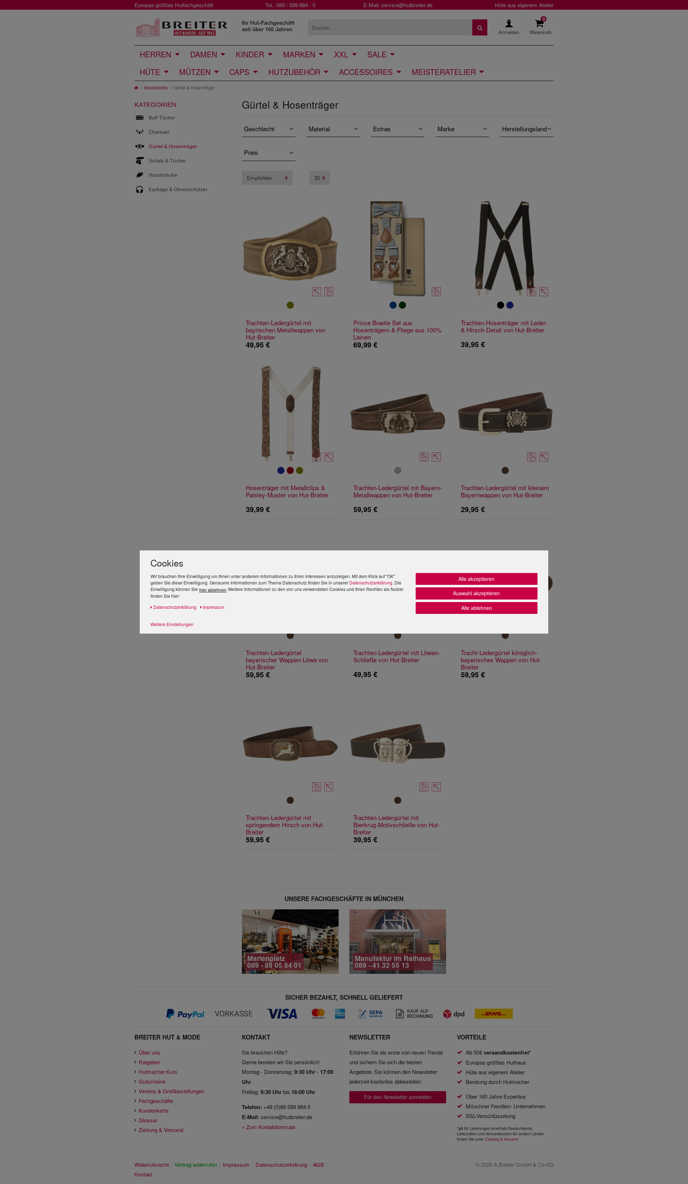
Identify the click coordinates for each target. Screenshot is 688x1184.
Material (319, 128)
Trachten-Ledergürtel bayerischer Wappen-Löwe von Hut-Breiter (287, 660)
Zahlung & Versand (161, 1129)
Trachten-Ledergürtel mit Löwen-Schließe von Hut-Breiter (396, 656)
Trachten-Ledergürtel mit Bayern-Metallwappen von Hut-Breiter (397, 491)
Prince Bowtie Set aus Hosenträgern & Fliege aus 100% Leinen (397, 330)
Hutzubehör (294, 71)
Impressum (236, 1164)
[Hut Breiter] (181, 27)
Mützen (195, 71)
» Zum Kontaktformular (269, 1127)
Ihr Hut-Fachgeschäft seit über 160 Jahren (268, 26)
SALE (377, 54)
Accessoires (366, 71)
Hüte (150, 71)
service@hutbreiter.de (407, 5)
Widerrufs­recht (151, 1164)
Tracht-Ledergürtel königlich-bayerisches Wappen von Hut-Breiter (501, 660)
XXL (341, 54)
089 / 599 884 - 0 (295, 5)
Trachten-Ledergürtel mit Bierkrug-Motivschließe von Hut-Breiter (396, 824)
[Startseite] (136, 87)
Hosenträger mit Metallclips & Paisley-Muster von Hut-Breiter (287, 491)
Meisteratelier (444, 71)
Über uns (149, 1052)
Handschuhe (163, 175)
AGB (318, 1164)
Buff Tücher (162, 117)
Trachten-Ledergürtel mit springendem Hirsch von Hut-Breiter (285, 824)
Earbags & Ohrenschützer (178, 189)
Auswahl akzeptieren (476, 593)
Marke (446, 128)
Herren (155, 54)
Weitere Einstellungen (172, 624)
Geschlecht (259, 128)
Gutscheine (152, 1081)
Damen (203, 54)
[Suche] (479, 27)
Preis (251, 152)
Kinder (250, 54)
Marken (299, 54)
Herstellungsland (524, 128)
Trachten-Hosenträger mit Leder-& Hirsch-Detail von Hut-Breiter (504, 326)
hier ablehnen (212, 590)
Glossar (148, 1120)
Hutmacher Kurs (158, 1071)
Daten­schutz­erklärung (281, 1164)
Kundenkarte (153, 1110)
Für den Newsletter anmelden (397, 1096)
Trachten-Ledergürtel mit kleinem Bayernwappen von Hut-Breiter (505, 491)
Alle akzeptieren (476, 578)
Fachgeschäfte (156, 1100)
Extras (382, 128)
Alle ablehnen (476, 607)
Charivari (159, 132)
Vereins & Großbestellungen (171, 1091)
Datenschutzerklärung (370, 582)
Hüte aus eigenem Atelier (524, 5)
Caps (239, 71)
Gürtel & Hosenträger (173, 146)
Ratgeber (149, 1062)
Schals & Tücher (167, 161)
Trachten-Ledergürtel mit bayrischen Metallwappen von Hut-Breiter (285, 330)
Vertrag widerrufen (196, 1164)
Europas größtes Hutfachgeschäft (173, 5)
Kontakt (143, 1174)
